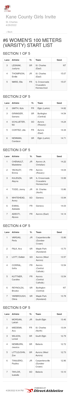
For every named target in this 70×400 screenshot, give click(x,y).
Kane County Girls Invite (31, 16)
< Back (9, 31)
